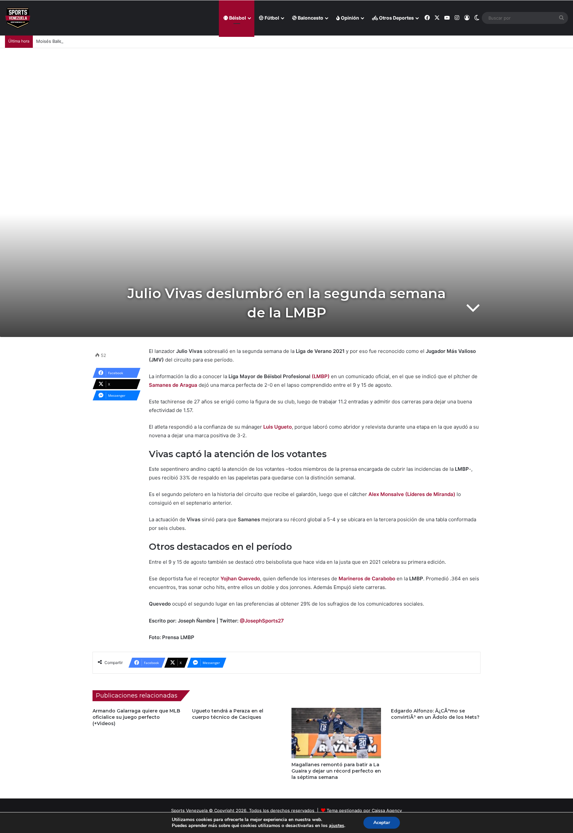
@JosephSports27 (262, 621)
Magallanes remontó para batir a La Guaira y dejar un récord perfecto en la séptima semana (336, 771)
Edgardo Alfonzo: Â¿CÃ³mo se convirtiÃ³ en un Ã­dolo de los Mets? (435, 714)
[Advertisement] (286, 97)
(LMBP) (321, 376)
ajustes (336, 826)
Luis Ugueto (277, 427)
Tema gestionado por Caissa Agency (364, 810)
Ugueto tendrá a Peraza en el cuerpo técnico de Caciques (227, 714)
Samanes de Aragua (173, 385)
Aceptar (381, 822)
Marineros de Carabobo (367, 578)
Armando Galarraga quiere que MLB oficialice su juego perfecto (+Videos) (136, 717)
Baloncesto (310, 18)
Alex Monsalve (386, 494)
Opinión (349, 18)
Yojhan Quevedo (240, 578)
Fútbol (271, 18)
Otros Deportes (396, 18)
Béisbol (237, 18)
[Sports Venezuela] (18, 18)
